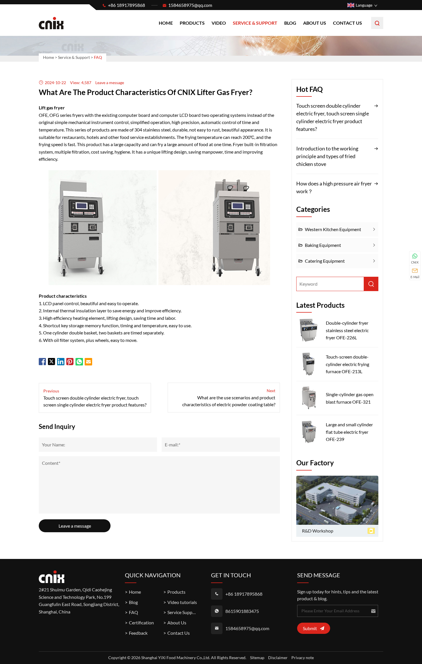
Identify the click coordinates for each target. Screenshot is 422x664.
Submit (310, 628)
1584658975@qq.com (190, 5)
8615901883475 (242, 611)
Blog (290, 23)
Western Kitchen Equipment (333, 229)
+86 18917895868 (126, 5)
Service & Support (255, 23)
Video (219, 23)
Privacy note (302, 657)
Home (166, 23)
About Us (314, 23)
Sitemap (257, 657)
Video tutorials (182, 602)
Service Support (182, 612)
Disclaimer (278, 657)
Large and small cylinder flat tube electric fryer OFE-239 (349, 432)
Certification (141, 622)
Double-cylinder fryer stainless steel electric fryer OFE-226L (347, 330)
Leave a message (75, 526)
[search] (377, 23)
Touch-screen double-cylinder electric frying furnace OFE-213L (347, 364)
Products (192, 23)
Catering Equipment (325, 261)
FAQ (133, 612)
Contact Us (347, 23)
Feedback (138, 633)
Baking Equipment (323, 245)
